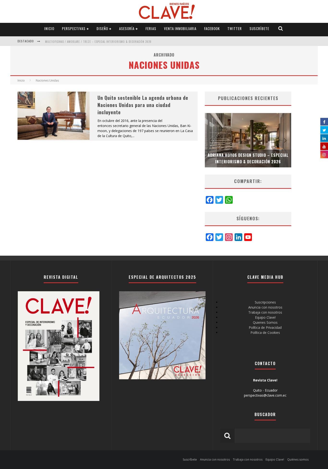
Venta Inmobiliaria (180, 28)
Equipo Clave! (265, 317)
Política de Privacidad (265, 327)
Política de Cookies (265, 332)
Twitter (234, 28)
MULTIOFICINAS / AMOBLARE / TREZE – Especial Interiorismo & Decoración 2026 (98, 42)
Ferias (151, 28)
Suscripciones (265, 302)
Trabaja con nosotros (265, 312)
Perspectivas (73, 28)
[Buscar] (280, 28)
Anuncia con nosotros (265, 307)
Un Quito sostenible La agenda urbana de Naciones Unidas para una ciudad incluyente (142, 105)
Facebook (212, 28)
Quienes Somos (265, 322)
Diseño (102, 28)
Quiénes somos (298, 459)
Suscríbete (259, 28)
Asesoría (126, 28)
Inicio (49, 28)
